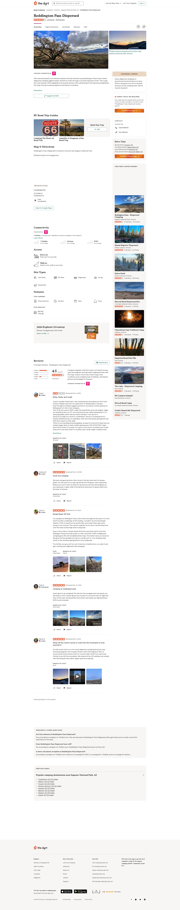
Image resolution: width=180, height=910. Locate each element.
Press (65, 874)
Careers (65, 878)
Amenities (66, 27)
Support (66, 881)
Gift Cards (37, 870)
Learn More (38, 238)
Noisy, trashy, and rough (62, 397)
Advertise (66, 866)
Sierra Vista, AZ (133, 147)
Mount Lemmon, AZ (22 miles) (49, 786)
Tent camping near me (100, 863)
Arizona (56, 10)
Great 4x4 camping (60, 476)
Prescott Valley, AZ (136, 152)
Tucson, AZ (128, 145)
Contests (37, 874)
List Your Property (129, 3)
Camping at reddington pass (64, 589)
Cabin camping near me (100, 870)
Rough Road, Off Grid (61, 514)
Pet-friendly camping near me (102, 881)
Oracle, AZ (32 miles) (46, 795)
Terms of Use (88, 899)
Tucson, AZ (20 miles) (46, 784)
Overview (38, 27)
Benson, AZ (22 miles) (46, 791)
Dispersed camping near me (102, 878)
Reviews (77, 27)
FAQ (85, 27)
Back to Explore (39, 10)
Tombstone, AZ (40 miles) (48, 779)
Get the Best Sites (112, 3)
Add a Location (39, 866)
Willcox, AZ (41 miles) (46, 782)
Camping (49, 10)
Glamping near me (98, 874)
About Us (66, 870)
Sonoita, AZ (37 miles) (46, 788)
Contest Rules (67, 899)
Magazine (37, 878)
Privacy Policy (78, 899)
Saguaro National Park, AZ (70, 10)
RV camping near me (99, 866)
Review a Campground (41, 863)
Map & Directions (51, 27)
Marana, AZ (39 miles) (46, 793)
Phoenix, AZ (133, 149)
